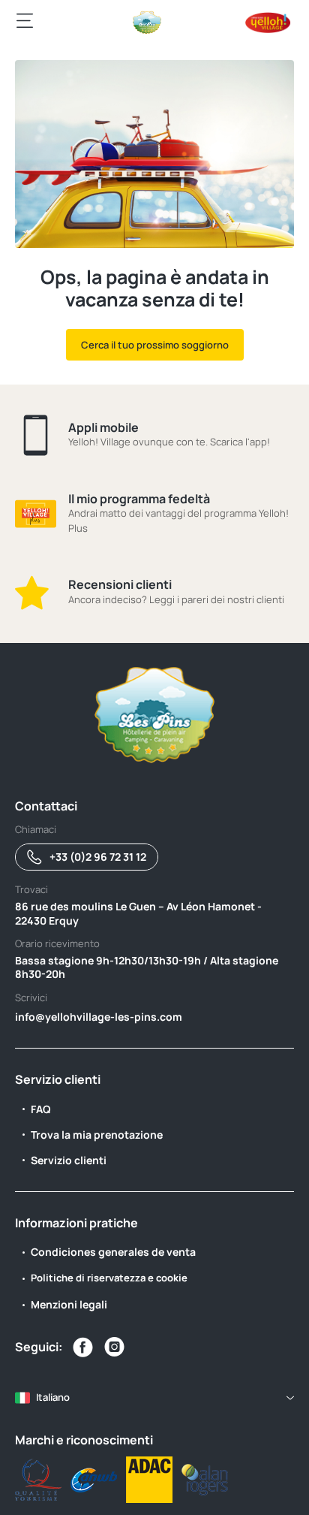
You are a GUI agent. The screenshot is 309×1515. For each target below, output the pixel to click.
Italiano (53, 1397)
